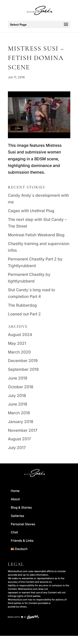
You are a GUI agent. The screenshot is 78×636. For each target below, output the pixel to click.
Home (15, 491)
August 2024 (20, 334)
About (15, 499)
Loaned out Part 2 (24, 314)
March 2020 (19, 352)
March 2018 (19, 413)
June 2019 (17, 378)
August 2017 (19, 439)
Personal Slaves (23, 524)
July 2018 (17, 395)
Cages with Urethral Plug (31, 210)
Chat (14, 532)
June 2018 (17, 404)
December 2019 (23, 360)
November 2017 (22, 430)
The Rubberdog (22, 305)
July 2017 (17, 447)
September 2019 (23, 369)
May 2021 (17, 343)
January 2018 (20, 421)
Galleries (17, 516)
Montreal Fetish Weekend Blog (36, 235)
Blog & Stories (21, 507)
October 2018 (20, 387)
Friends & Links (22, 541)
